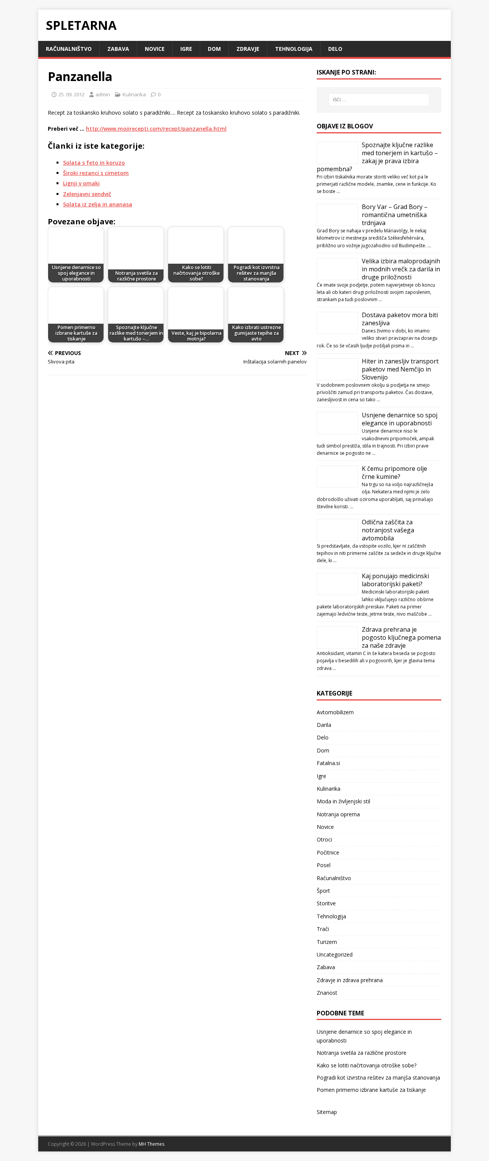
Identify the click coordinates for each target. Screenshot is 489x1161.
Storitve (326, 903)
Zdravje (247, 48)
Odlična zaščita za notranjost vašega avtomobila (388, 530)
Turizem (327, 941)
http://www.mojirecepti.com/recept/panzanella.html (156, 128)
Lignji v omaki (81, 183)
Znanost (327, 992)
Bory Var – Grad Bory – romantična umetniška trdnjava (394, 215)
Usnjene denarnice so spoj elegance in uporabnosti (399, 419)
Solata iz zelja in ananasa (97, 204)
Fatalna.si (328, 763)
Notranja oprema (338, 814)
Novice (155, 48)
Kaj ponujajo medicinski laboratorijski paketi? (395, 580)
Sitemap (327, 1112)
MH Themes (151, 1144)
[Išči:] (379, 99)
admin (103, 94)
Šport (323, 890)
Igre (186, 48)
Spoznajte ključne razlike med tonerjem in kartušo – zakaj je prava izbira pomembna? (377, 157)
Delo (335, 48)
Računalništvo (69, 48)
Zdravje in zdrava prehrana (350, 980)
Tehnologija (294, 48)
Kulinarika (134, 94)
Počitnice (328, 852)
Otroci (324, 839)
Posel (323, 865)
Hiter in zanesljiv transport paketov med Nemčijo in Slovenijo (400, 369)
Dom (214, 48)
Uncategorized (335, 954)
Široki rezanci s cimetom (96, 173)
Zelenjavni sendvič (87, 194)
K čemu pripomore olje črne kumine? (394, 472)
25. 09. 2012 (71, 94)
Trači (323, 928)
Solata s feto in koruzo (94, 162)
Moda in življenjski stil (343, 801)
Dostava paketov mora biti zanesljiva (400, 319)
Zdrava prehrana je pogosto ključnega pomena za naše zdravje (401, 637)
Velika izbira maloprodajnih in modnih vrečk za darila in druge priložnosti (401, 269)
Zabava (118, 48)
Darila (324, 724)
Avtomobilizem (335, 712)
